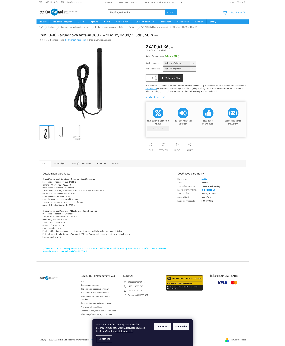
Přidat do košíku (172, 78)
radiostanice (151, 88)
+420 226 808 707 (135, 286)
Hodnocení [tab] (101, 163)
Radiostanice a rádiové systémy (159, 2)
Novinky (108, 2)
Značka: (100, 39)
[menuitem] (43, 21)
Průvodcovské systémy (91, 307)
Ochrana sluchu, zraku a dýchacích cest (98, 310)
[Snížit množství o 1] (156, 79)
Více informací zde (124, 331)
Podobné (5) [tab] (59, 163)
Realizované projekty (128, 2)
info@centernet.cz (136, 281)
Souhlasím (181, 326)
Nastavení (104, 338)
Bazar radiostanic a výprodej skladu (97, 303)
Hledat (170, 12)
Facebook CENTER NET (138, 295)
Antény (205, 179)
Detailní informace (154, 97)
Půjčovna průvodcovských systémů (96, 314)
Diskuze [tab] (115, 163)
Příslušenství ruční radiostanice (95, 292)
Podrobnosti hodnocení (75, 40)
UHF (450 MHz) (208, 190)
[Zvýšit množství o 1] (156, 76)
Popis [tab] (45, 163)
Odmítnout (162, 326)
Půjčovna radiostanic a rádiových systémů (95, 298)
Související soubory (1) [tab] (80, 163)
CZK (229, 2)
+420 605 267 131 (135, 290)
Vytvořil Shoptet (238, 339)
